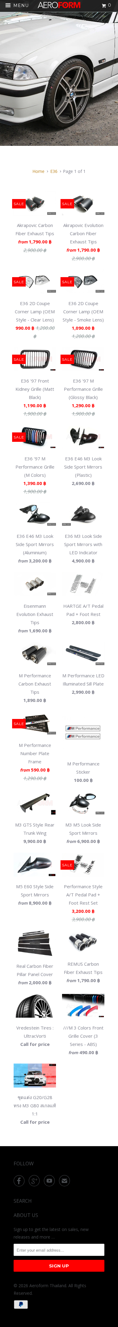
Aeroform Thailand (47, 1285)
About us (26, 1215)
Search (23, 1201)
